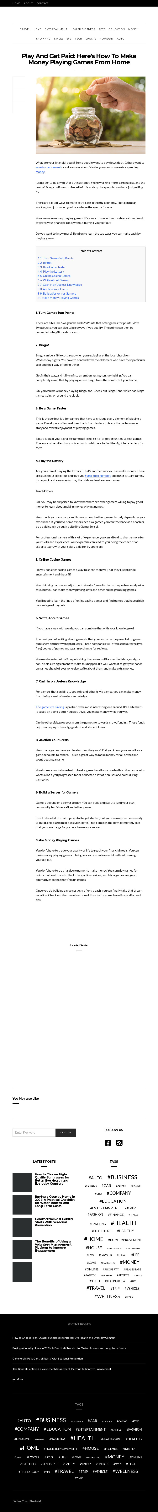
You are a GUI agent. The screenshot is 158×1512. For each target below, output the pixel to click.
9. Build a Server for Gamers (57, 293)
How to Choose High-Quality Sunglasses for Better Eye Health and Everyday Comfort (52, 1179)
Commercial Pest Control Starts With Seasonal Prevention (54, 1222)
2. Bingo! (45, 262)
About (28, 3)
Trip (116, 1288)
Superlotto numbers (98, 475)
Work (129, 1297)
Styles (59, 38)
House (95, 1247)
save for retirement (48, 167)
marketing (108, 1263)
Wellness (108, 1296)
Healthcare (103, 1231)
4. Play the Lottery (51, 271)
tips (134, 1281)
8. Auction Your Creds (53, 289)
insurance (114, 1248)
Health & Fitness (83, 29)
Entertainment (56, 29)
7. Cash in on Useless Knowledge (60, 284)
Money (133, 29)
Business (124, 1177)
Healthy (126, 1231)
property (111, 1269)
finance (117, 1214)
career (121, 1186)
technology (116, 1281)
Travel (25, 29)
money (40, 172)
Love (37, 29)
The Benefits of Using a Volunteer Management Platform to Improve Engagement (53, 1246)
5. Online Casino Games (54, 275)
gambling (98, 1224)
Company (120, 1193)
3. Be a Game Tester (52, 267)
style (139, 1275)
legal (122, 1255)
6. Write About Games (53, 280)
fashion (96, 1214)
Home (16, 3)
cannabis (91, 1186)
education (114, 1201)
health (125, 1222)
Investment (133, 1248)
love (92, 1262)
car (107, 1185)
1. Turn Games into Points (56, 258)
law (91, 1255)
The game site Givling (50, 707)
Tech (78, 38)
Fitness (134, 1215)
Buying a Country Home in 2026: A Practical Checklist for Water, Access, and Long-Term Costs (55, 1201)
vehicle (133, 1288)
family (131, 1208)
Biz (69, 38)
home (95, 1239)
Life (136, 1255)
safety (91, 1275)
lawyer (106, 1255)
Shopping (43, 38)
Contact (42, 3)
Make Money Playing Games (58, 297)
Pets (101, 29)
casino (136, 1186)
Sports (91, 38)
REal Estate (133, 1269)
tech (96, 1281)
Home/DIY (106, 38)
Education (117, 29)
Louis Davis (78, 945)
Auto (121, 38)
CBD (99, 1193)
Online (92, 1269)
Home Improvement (126, 1240)
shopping (107, 1275)
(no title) (18, 1379)
